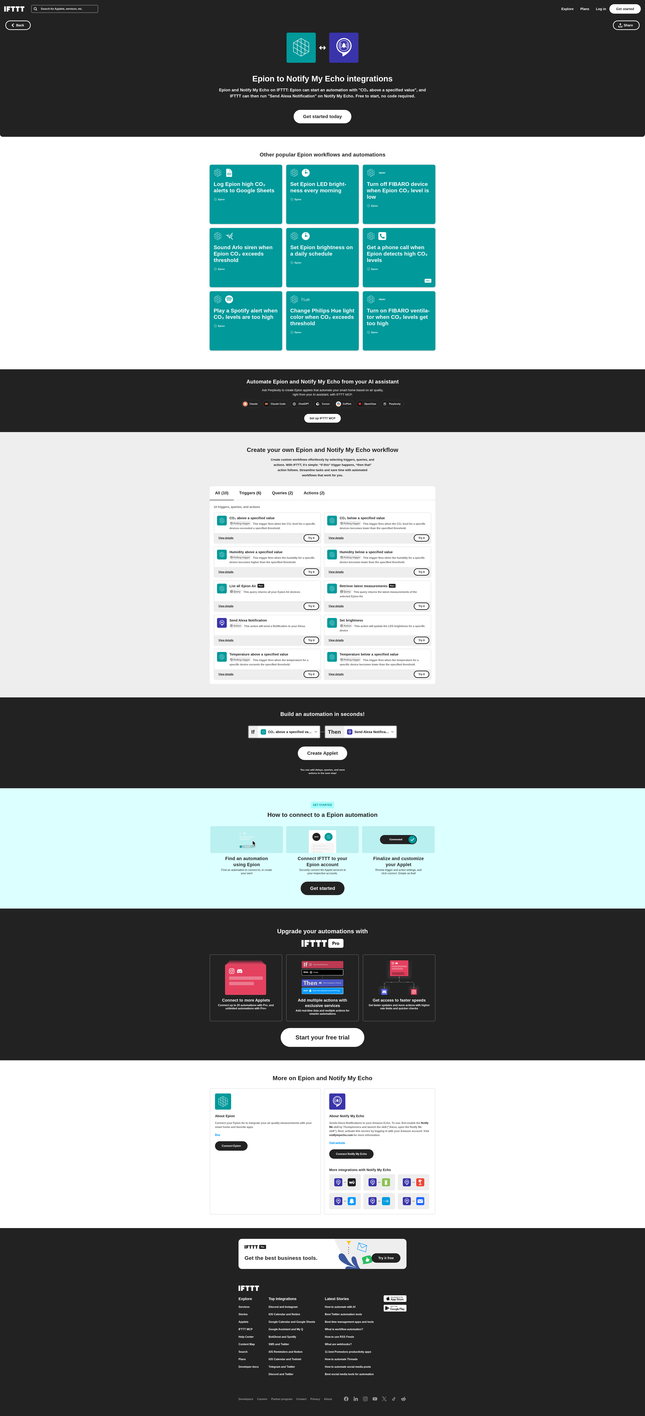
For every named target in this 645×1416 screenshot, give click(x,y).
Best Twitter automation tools (343, 1314)
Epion (263, 78)
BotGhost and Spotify (282, 1336)
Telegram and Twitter (282, 1366)
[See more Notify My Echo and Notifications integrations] (345, 1201)
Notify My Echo (315, 78)
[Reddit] (403, 1399)
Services (244, 1306)
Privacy (315, 1399)
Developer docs (249, 1366)
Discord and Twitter (281, 1374)
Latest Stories (337, 1299)
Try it (311, 538)
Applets (243, 1321)
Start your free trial (322, 1037)
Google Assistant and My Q (286, 1329)
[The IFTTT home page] (14, 9)
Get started (625, 9)
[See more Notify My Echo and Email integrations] (413, 1201)
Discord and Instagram (283, 1306)
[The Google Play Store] (395, 1309)
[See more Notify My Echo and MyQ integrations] (379, 1201)
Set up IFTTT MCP (322, 418)
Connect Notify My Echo (351, 1154)
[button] (323, 888)
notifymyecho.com (341, 1135)
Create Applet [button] (322, 753)
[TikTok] (394, 1399)
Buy (217, 1134)
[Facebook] (346, 1399)
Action (237, 625)
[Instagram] (365, 1399)
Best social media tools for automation (349, 1374)
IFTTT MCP (246, 1329)
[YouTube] (375, 1399)
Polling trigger (241, 523)
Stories (243, 1314)
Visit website (337, 1142)
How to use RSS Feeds (339, 1336)
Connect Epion (231, 1145)
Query (236, 591)
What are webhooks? (338, 1344)
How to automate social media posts (348, 1366)
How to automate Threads (341, 1359)
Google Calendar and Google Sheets (292, 1321)
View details (225, 537)
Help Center (246, 1336)
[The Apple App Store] (395, 1299)
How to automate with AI (340, 1306)
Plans (584, 9)
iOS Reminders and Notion (286, 1351)
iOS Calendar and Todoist (285, 1359)
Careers (262, 1399)
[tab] (222, 493)
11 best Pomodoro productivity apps (348, 1351)
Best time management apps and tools (349, 1321)
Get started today (322, 116)
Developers (246, 1399)
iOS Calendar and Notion (284, 1314)
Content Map (247, 1344)
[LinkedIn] (356, 1399)
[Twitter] (384, 1399)
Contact (301, 1399)
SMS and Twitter (279, 1344)
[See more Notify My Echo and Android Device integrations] (379, 1182)
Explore (567, 9)
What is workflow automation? (344, 1329)
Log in (601, 9)
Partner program (281, 1399)
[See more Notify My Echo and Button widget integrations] (413, 1182)
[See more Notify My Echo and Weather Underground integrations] (345, 1182)
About (328, 1399)
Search (243, 1351)
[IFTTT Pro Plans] (260, 586)
